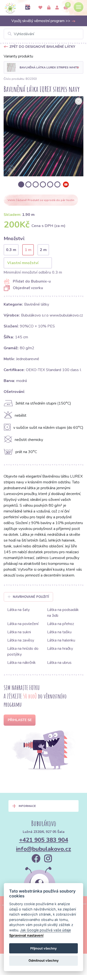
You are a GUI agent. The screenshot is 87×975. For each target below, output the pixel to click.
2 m (43, 249)
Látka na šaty (18, 609)
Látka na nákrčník (21, 662)
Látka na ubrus (59, 662)
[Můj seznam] (40, 8)
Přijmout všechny (43, 948)
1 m (28, 249)
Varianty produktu (18, 56)
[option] (43, 136)
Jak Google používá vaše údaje (45, 930)
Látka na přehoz (60, 623)
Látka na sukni (19, 632)
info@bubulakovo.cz (43, 849)
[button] (43, 67)
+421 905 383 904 (43, 840)
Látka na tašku (59, 632)
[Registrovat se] (57, 8)
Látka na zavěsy (20, 640)
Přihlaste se (20, 720)
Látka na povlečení (22, 623)
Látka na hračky (60, 648)
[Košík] (66, 8)
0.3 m (11, 249)
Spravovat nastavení (26, 935)
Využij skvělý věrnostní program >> (41, 21)
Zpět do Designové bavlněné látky (42, 46)
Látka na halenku (61, 640)
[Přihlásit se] (49, 8)
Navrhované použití (31, 597)
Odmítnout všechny (44, 960)
